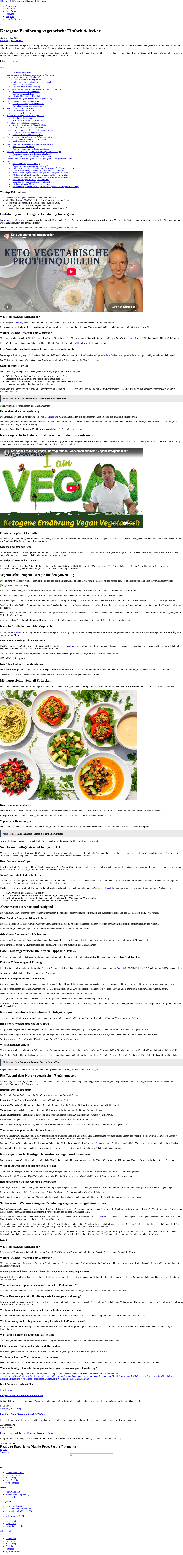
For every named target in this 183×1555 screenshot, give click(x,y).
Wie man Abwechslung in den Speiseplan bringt (32, 154)
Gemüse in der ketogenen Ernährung (46, 1376)
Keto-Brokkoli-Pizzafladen (23, 111)
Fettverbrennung (103, 1143)
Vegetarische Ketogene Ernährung (73, 1379)
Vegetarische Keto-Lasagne (23, 113)
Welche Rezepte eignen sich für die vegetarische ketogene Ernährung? (41, 173)
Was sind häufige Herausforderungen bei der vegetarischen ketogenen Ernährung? (46, 186)
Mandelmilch (76, 646)
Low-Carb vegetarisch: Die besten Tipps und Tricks (30, 130)
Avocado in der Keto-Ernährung (14, 1376)
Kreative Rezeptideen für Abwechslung (28, 135)
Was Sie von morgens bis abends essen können (31, 149)
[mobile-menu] (1, 24)
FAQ (9, 161)
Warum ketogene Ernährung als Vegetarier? (30, 79)
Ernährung (5, 40)
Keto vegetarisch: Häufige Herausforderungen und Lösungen (34, 151)
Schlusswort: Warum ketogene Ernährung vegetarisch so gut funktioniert (39, 158)
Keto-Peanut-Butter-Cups (23, 118)
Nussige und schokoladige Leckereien (28, 120)
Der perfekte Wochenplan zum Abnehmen (29, 139)
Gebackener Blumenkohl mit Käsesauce (28, 127)
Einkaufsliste (43, 441)
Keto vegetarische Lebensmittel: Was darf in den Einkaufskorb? (35, 89)
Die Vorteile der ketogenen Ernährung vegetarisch (29, 82)
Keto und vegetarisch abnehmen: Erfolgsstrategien (29, 137)
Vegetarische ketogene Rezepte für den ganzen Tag (29, 98)
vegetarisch (131, 338)
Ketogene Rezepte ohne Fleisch (104, 1376)
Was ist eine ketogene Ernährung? (26, 77)
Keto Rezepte (17, 40)
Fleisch (80, 343)
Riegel (108, 888)
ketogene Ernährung (27, 197)
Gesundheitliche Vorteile (22, 84)
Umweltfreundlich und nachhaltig (26, 87)
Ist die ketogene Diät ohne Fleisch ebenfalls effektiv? (34, 182)
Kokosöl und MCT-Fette (130, 1376)
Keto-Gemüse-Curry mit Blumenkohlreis (29, 125)
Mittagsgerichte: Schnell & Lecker (22, 108)
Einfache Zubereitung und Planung (27, 132)
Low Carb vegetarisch (152, 1376)
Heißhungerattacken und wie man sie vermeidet (32, 156)
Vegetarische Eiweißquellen (44, 1379)
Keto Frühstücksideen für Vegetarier (23, 101)
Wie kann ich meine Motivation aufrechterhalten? (32, 184)
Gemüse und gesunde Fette (23, 94)
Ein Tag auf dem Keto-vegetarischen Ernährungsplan (30, 144)
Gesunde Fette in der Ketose (76, 1376)
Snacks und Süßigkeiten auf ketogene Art (25, 115)
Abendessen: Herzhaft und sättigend (23, 123)
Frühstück (18, 632)
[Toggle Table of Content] (2, 67)
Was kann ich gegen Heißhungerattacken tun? (31, 180)
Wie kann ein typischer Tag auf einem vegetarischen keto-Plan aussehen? (42, 177)
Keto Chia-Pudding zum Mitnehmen (27, 106)
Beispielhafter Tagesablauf (23, 147)
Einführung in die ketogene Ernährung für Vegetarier (30, 75)
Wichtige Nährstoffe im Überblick (26, 96)
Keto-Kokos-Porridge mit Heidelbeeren (28, 104)
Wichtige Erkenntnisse (22, 72)
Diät (31, 893)
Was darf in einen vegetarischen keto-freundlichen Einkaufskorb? (39, 170)
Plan (118, 968)
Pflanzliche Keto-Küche (21, 1379)
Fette (108, 355)
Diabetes (100, 1216)
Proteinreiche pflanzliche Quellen (26, 92)
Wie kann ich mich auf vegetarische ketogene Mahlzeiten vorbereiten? (41, 175)
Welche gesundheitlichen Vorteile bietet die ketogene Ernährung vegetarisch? (44, 168)
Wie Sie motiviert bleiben (23, 142)
